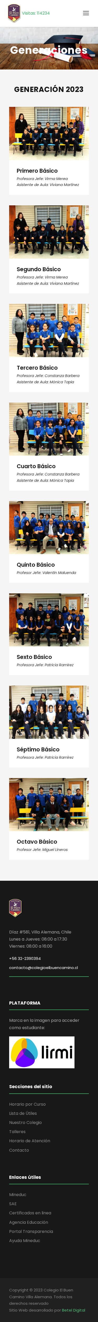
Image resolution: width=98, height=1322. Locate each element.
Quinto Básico (49, 520)
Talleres (17, 1132)
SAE (13, 1204)
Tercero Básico (49, 323)
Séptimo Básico (49, 705)
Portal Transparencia (31, 1231)
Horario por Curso (27, 1104)
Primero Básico (49, 126)
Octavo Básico (49, 797)
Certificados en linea (30, 1213)
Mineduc (17, 1195)
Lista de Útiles (23, 1113)
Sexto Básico (49, 613)
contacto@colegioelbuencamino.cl (43, 967)
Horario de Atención (29, 1141)
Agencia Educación (28, 1222)
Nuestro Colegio (25, 1123)
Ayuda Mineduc (24, 1241)
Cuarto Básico (49, 422)
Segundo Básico (49, 225)
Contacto (19, 1150)
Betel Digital (73, 1310)
